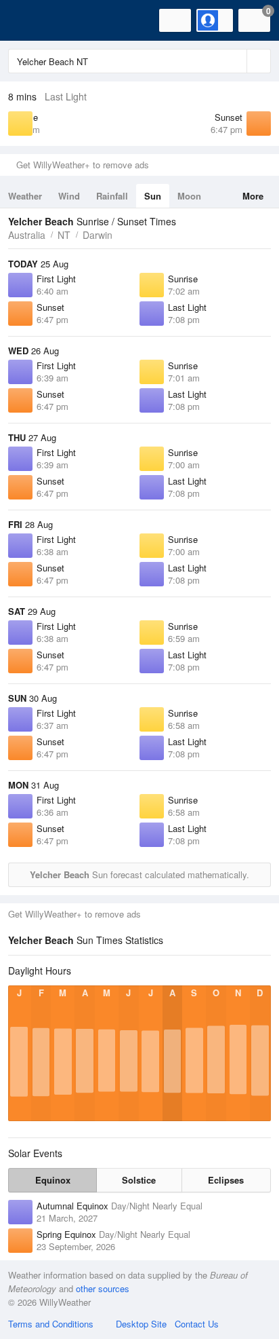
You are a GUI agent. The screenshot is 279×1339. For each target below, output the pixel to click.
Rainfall (112, 195)
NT (64, 235)
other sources (102, 1288)
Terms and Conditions (50, 1323)
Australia (26, 235)
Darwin (97, 235)
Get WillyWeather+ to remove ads (82, 164)
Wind (69, 195)
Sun (152, 195)
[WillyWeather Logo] (30, 20)
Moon (189, 195)
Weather (25, 195)
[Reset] (235, 61)
